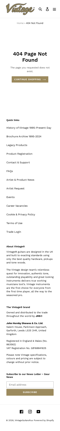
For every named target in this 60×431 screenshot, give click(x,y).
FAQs (9, 171)
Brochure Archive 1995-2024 (23, 136)
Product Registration (19, 153)
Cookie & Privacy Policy (20, 214)
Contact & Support (18, 162)
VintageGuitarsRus (24, 420)
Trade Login (13, 231)
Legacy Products (16, 145)
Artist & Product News (20, 179)
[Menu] (54, 9)
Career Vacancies (17, 205)
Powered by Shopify (44, 420)
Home (20, 23)
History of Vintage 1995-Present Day (28, 127)
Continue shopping (27, 79)
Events (10, 197)
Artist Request (15, 188)
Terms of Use (14, 223)
